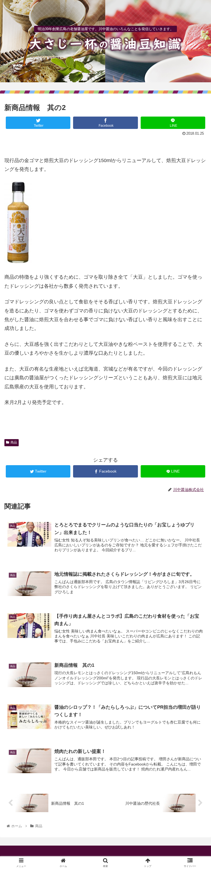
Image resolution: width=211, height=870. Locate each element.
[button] (195, 603)
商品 (13, 442)
